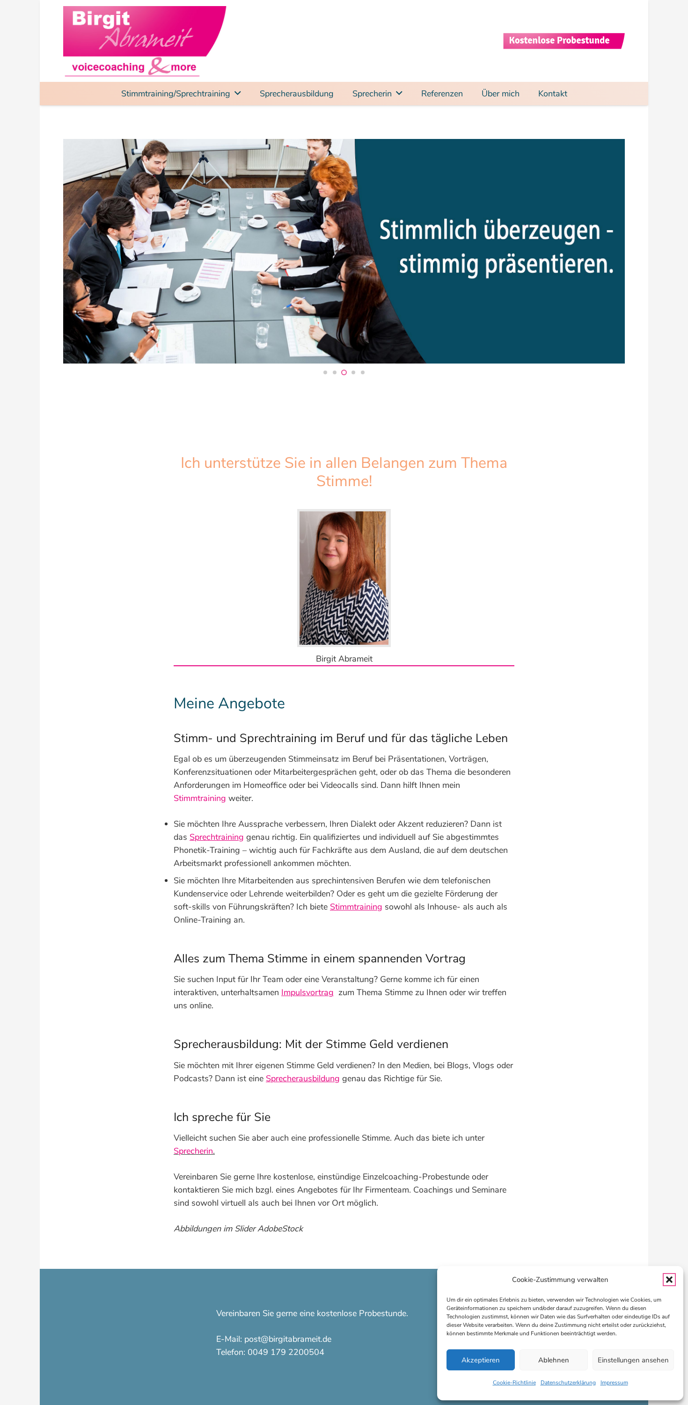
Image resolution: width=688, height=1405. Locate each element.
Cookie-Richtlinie (514, 1382)
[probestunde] (564, 41)
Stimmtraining (200, 798)
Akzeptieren (480, 1360)
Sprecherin (193, 1151)
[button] (669, 1279)
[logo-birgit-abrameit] (146, 41)
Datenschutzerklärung (568, 1382)
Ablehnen (553, 1360)
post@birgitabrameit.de (287, 1339)
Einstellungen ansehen (633, 1360)
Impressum (614, 1382)
